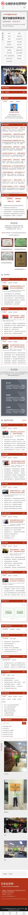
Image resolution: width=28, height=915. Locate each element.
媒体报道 (16, 232)
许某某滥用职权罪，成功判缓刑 (11, 561)
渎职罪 (9, 39)
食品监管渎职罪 (9, 61)
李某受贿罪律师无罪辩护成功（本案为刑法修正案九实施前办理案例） (14, 353)
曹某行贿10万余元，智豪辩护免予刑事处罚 (13, 333)
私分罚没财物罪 (19, 52)
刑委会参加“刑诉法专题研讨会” (10, 207)
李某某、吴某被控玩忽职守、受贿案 (12, 565)
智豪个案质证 (13, 638)
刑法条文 (4, 699)
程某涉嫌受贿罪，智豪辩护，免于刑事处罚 (13, 215)
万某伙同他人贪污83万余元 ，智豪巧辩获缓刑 (14, 439)
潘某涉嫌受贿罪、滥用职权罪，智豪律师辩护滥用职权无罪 (14, 357)
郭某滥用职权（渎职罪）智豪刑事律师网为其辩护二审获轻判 (14, 558)
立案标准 (10, 696)
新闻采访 (24, 232)
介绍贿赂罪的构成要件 (9, 713)
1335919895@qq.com (10, 896)
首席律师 (5, 101)
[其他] (15, 849)
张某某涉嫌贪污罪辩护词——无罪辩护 (12, 684)
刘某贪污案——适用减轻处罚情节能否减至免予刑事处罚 (14, 665)
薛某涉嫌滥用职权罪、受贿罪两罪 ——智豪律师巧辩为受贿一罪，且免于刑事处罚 (14, 473)
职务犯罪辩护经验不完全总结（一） (12, 651)
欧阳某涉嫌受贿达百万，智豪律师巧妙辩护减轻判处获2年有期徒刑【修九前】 (14, 479)
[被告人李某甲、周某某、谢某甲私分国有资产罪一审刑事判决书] (19, 612)
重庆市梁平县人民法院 (8, 732)
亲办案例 (4, 282)
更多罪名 (24, 420)
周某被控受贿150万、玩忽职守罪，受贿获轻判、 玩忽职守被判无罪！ (14, 477)
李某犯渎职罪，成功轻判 (9, 536)
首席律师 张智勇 (14, 112)
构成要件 (4, 696)
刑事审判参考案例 (6, 659)
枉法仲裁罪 (19, 55)
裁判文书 (10, 428)
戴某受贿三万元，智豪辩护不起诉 (11, 329)
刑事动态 (4, 701)
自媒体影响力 (16, 235)
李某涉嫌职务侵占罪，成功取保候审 (12, 304)
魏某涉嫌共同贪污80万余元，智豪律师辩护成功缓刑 (15, 444)
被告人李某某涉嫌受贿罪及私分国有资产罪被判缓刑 (14, 593)
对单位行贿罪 (9, 52)
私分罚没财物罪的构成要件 (10, 707)
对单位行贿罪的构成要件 (9, 709)
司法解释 (14, 699)
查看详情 (14, 82)
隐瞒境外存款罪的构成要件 (10, 711)
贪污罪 (9, 33)
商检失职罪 (19, 58)
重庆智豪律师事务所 (8, 908)
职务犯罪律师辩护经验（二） (10, 643)
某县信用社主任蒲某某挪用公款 (11, 533)
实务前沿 (9, 699)
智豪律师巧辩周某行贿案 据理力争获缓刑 (13, 508)
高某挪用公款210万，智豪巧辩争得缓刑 (12, 529)
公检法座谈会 (9, 198)
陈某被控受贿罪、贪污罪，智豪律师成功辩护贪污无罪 (14, 355)
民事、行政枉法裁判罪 (9, 55)
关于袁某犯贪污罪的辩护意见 (10, 688)
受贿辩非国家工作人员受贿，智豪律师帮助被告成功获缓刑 (14, 326)
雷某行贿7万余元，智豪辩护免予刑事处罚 (13, 504)
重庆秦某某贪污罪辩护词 (9, 678)
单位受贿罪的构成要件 (9, 715)
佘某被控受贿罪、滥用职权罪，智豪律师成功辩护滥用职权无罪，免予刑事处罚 (14, 324)
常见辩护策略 (5, 638)
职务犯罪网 (7, 883)
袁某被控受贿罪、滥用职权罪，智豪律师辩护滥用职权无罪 (14, 363)
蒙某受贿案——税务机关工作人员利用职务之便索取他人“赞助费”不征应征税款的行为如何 (14, 667)
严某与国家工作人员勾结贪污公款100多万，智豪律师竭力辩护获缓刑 (14, 442)
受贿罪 (19, 33)
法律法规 (10, 282)
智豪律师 (18, 101)
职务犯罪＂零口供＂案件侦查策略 (11, 647)
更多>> (24, 92)
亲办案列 (4, 428)
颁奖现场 (20, 232)
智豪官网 (10, 873)
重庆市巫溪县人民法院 (8, 736)
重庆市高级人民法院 (7, 726)
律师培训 (18, 201)
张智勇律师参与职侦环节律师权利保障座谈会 (13, 205)
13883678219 (16, 21)
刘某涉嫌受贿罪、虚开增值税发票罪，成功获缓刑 (14, 469)
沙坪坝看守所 (6, 728)
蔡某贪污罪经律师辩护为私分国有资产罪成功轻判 (14, 587)
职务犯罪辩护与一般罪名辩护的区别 (12, 641)
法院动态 (18, 629)
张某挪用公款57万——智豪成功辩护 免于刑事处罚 (14, 532)
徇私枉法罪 (19, 44)
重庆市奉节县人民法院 (8, 734)
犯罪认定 (20, 696)
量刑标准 (15, 696)
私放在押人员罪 (9, 58)
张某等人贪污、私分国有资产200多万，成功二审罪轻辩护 (14, 595)
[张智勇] (14, 107)
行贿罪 (9, 36)
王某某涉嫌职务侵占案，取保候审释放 (12, 293)
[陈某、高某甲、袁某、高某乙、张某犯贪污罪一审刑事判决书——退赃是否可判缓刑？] (8, 612)
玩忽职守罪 (9, 44)
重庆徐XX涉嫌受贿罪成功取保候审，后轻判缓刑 (14, 300)
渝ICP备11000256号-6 (21, 908)
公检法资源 (11, 235)
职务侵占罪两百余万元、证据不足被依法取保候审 (14, 298)
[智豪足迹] (15, 794)
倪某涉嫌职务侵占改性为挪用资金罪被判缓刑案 (14, 527)
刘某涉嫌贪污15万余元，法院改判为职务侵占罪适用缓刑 (15, 448)
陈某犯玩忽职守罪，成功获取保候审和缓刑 (13, 563)
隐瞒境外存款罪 (19, 50)
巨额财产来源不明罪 (9, 47)
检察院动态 (12, 629)
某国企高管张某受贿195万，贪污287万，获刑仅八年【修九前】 (14, 450)
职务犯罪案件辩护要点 (9, 645)
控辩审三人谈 (11, 201)
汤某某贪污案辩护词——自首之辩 (11, 680)
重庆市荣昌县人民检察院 (8, 730)
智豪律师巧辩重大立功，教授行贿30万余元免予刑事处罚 (15, 332)
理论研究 (19, 699)
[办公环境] (15, 756)
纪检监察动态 (5, 629)
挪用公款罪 (19, 36)
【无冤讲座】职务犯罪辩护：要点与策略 (13, 649)
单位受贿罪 (19, 47)
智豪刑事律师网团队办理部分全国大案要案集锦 (14, 295)
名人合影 (12, 232)
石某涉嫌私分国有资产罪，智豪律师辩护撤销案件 (14, 591)
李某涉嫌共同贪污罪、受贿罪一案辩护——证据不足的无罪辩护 (14, 683)
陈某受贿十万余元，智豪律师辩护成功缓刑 (13, 327)
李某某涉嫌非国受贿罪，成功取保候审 (12, 302)
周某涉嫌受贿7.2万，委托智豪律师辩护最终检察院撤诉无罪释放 (14, 359)
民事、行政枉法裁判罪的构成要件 (11, 705)
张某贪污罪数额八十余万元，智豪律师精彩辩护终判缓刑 (14, 446)
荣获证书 (4, 232)
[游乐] (15, 825)
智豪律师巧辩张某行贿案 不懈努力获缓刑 (13, 506)
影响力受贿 (19, 41)
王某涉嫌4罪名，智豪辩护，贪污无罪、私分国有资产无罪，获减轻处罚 (14, 589)
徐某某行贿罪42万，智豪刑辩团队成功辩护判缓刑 (14, 499)
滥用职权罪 (9, 41)
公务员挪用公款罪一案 (9, 537)
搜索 (24, 723)
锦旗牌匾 (8, 232)
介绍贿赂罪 (9, 50)
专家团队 (11, 101)
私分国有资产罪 (19, 39)
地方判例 (14, 659)
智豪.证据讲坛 (18, 198)
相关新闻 (15, 282)
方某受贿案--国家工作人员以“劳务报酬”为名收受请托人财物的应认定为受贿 (14, 663)
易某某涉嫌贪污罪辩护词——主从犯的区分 (13, 686)
